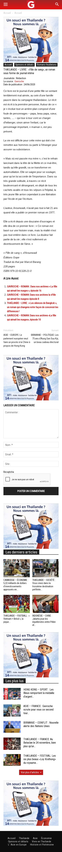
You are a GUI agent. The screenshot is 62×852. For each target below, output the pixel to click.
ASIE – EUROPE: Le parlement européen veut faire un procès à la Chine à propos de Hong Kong (16, 340)
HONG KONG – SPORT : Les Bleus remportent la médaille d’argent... (38, 693)
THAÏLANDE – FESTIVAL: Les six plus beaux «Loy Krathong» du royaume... (39, 759)
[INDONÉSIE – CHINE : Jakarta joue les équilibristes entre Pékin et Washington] (45, 604)
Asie (35, 838)
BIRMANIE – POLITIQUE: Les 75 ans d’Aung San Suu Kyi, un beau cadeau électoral (45, 338)
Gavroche (19, 81)
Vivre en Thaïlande (41, 841)
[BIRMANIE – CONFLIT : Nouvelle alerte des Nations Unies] (12, 727)
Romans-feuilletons (46, 64)
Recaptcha (8, 472)
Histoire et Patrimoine (42, 844)
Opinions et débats (24, 64)
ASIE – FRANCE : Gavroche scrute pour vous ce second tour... (38, 709)
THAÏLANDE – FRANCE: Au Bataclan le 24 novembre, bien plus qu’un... (39, 743)
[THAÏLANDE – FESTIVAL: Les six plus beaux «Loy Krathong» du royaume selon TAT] (12, 760)
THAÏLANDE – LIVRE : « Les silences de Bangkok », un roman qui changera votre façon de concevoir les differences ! (32, 307)
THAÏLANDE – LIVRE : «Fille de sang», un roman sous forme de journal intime (29, 71)
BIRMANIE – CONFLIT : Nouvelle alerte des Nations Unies (41, 724)
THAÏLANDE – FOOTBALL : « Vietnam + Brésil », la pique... (16, 618)
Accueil (7, 13)
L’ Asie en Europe (17, 844)
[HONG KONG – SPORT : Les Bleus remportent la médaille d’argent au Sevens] (12, 694)
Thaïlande (24, 838)
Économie (46, 838)
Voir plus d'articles (30, 772)
